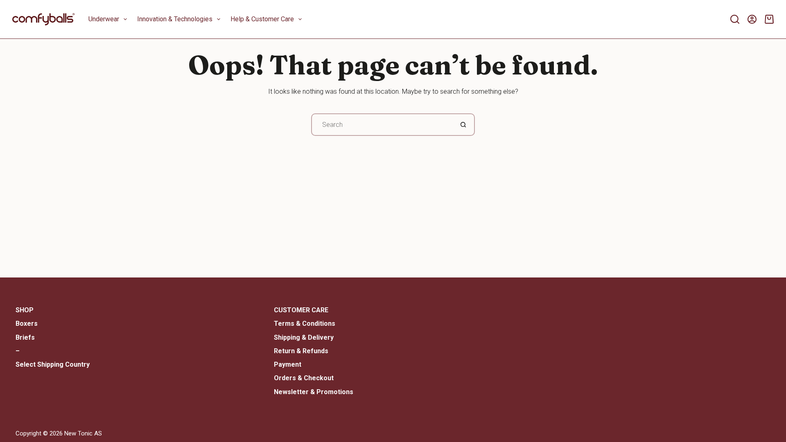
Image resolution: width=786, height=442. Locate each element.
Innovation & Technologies (174, 19)
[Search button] (463, 124)
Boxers (27, 323)
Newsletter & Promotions (313, 392)
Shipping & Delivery (304, 337)
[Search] (734, 19)
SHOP (25, 310)
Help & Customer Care (262, 19)
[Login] (752, 19)
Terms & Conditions (304, 323)
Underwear (103, 19)
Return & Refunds (301, 351)
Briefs (25, 337)
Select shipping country (53, 364)
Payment (287, 364)
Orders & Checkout (304, 378)
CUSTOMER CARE (301, 310)
